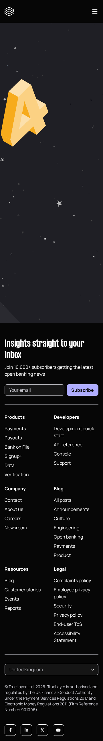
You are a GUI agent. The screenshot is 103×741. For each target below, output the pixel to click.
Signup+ (13, 456)
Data (10, 465)
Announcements (71, 509)
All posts (62, 500)
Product (62, 555)
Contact (13, 500)
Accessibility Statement (67, 636)
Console (62, 454)
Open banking (68, 537)
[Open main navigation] (94, 11)
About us (14, 509)
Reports (13, 608)
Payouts (13, 438)
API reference (68, 444)
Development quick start (74, 432)
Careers (13, 518)
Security (63, 606)
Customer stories (23, 589)
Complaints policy (72, 580)
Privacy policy (68, 615)
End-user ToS (68, 624)
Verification (17, 474)
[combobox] (51, 669)
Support (62, 463)
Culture (62, 518)
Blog (9, 580)
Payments (15, 428)
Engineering (66, 527)
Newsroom (16, 527)
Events (12, 599)
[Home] (10, 11)
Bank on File (17, 447)
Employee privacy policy (72, 593)
